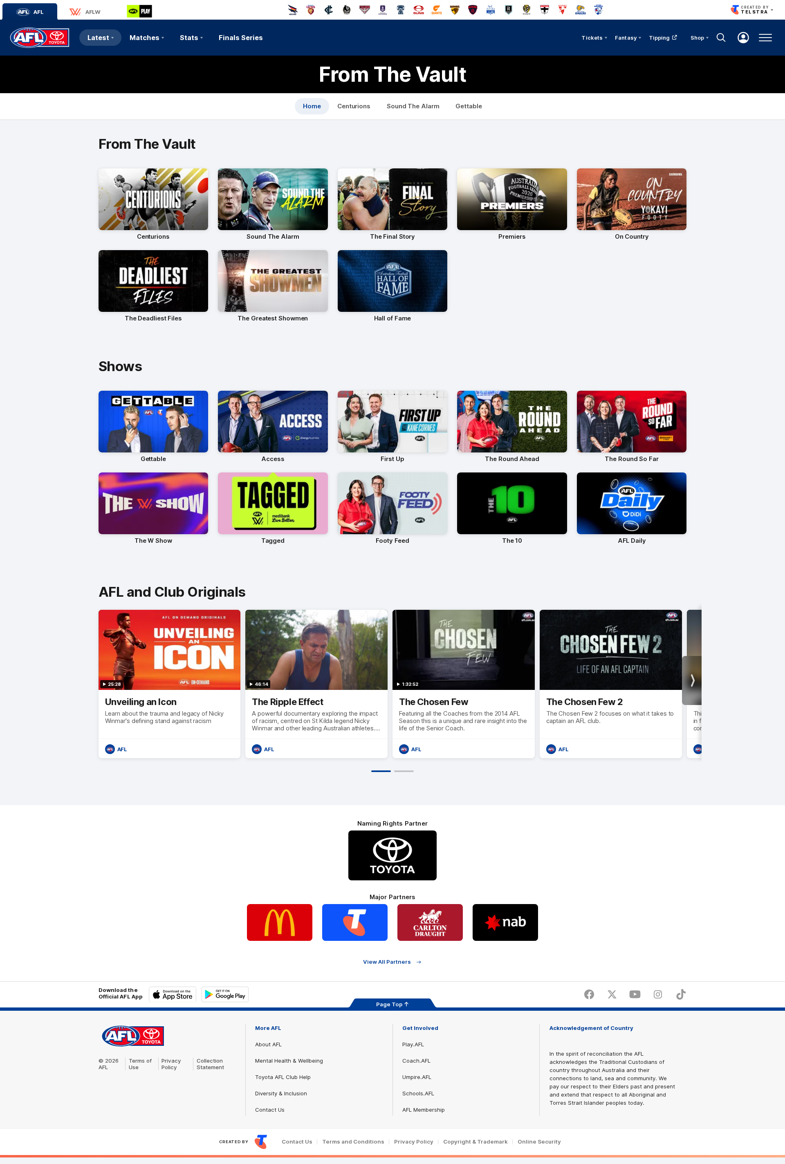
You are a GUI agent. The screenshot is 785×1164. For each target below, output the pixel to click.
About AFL (268, 1044)
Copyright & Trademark (475, 1141)
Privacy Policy (171, 1063)
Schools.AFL (418, 1093)
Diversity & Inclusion (281, 1093)
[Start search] (721, 37)
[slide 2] (403, 771)
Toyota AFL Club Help (283, 1077)
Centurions (353, 106)
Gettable (468, 106)
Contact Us (270, 1109)
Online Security (539, 1141)
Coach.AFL (416, 1060)
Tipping (659, 37)
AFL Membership (423, 1109)
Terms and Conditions (353, 1141)
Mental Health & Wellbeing (289, 1060)
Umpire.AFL (416, 1077)
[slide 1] (381, 771)
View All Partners (387, 962)
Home (312, 106)
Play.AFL (413, 1044)
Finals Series (241, 38)
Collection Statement (210, 1063)
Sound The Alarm (413, 106)
